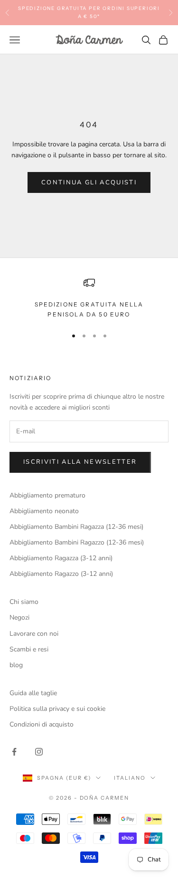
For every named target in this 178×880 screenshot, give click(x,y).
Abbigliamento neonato (44, 511)
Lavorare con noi (33, 633)
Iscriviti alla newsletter (80, 462)
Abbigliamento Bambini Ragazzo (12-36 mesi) (76, 542)
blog (16, 665)
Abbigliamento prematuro (47, 495)
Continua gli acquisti (89, 182)
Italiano (130, 778)
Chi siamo (23, 601)
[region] (89, 298)
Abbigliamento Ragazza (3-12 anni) (60, 558)
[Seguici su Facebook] (14, 751)
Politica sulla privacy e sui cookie (57, 708)
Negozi (19, 617)
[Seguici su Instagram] (39, 751)
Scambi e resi (28, 649)
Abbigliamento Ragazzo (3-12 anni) (61, 573)
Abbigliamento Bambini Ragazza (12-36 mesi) (76, 526)
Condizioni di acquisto (41, 724)
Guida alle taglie (33, 693)
